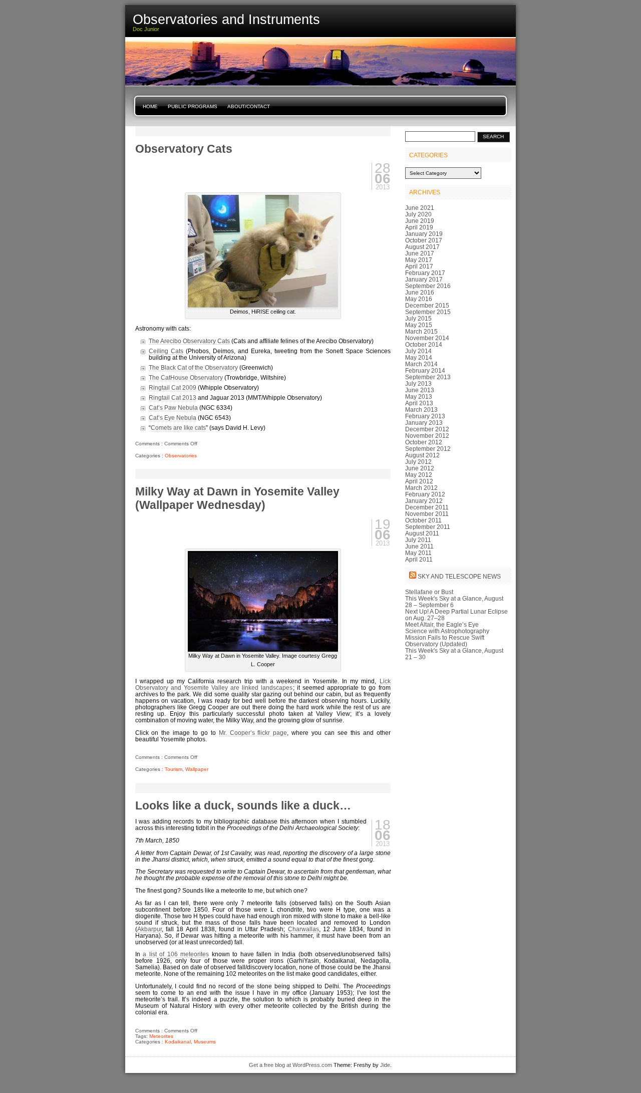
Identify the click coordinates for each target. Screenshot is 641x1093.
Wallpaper (196, 769)
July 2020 (418, 214)
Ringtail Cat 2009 (172, 387)
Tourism (173, 769)
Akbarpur (149, 929)
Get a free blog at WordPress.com (290, 1065)
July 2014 (418, 351)
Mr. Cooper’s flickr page (253, 732)
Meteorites (161, 1036)
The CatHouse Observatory (186, 377)
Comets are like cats (178, 427)
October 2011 (423, 520)
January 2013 (424, 422)
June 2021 (419, 207)
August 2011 (422, 533)
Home (150, 106)
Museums (205, 1041)
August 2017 (422, 246)
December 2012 (427, 429)
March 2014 (421, 364)
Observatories (181, 455)
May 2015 (418, 325)
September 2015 (428, 312)
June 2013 (419, 390)
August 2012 (422, 455)
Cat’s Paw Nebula (173, 407)
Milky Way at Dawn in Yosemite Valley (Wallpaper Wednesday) (237, 498)
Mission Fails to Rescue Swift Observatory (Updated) (444, 640)
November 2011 (427, 513)
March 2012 (421, 487)
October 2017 (423, 240)
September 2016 (428, 286)
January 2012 (424, 500)
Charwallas (303, 929)
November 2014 (427, 338)
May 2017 (418, 259)
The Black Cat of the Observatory (193, 367)
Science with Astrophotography (447, 631)
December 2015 (427, 305)
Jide (385, 1065)
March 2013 (421, 409)
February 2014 (425, 370)
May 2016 (418, 299)
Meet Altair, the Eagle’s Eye (442, 624)
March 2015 (421, 331)
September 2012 (428, 448)
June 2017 (419, 253)
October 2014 (423, 344)
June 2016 (419, 292)
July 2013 (418, 383)
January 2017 (424, 279)
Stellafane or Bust (429, 592)
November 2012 (427, 435)
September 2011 (427, 526)
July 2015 (418, 318)
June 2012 (419, 468)
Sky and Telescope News (459, 576)
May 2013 (418, 396)
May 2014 (418, 357)
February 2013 (425, 416)
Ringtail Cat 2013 (172, 397)
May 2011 (418, 553)
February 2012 (425, 494)
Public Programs (192, 106)
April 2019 (419, 227)
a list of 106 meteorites (176, 954)
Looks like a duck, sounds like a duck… (243, 805)
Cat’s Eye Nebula (172, 417)
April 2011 (419, 559)
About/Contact (248, 106)
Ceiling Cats (166, 351)
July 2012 (418, 461)
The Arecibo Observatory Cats (189, 341)
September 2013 (428, 377)
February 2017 (425, 272)
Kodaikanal (178, 1041)
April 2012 (419, 481)
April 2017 (419, 266)
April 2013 (419, 403)
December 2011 (427, 507)
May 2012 (418, 474)
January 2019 (424, 233)
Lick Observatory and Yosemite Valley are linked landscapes (263, 684)
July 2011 (418, 539)
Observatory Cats (183, 148)
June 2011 (419, 546)
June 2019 (419, 220)
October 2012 (423, 442)
